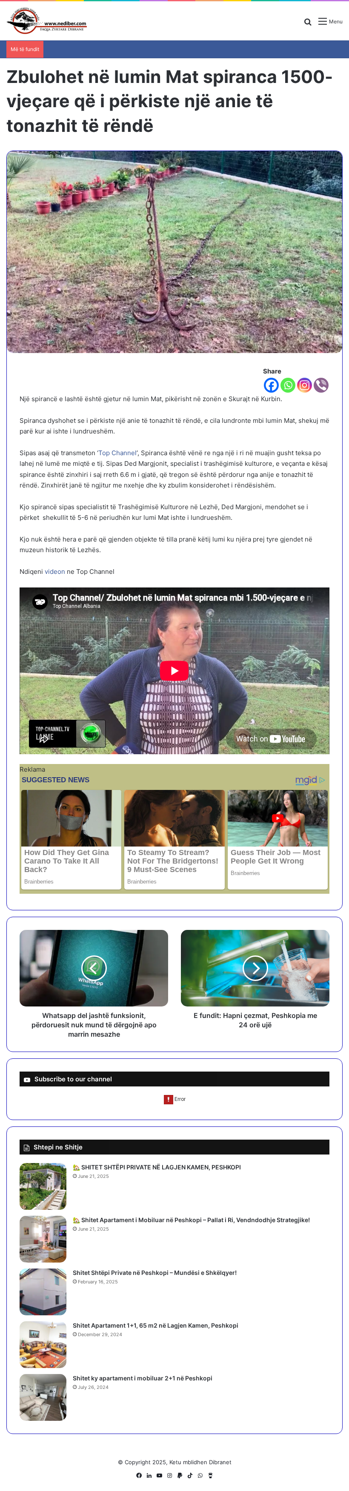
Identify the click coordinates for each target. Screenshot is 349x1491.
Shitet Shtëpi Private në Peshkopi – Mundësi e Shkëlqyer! (155, 1272)
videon (55, 571)
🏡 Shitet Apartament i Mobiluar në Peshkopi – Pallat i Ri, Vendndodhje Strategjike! (191, 1219)
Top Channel (117, 453)
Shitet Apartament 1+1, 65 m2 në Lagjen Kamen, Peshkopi (155, 1325)
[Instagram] (304, 385)
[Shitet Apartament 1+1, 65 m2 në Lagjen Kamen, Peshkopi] (43, 1344)
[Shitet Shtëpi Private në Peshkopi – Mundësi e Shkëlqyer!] (43, 1292)
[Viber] (321, 385)
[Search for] (307, 24)
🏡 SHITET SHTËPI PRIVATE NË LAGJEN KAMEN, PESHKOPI (157, 1167)
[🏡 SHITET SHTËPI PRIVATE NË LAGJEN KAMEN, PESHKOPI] (43, 1186)
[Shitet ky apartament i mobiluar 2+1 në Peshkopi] (43, 1397)
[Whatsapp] (287, 385)
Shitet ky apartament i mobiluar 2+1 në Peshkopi (142, 1378)
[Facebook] (271, 385)
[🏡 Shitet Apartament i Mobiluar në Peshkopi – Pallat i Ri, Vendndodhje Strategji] (43, 1239)
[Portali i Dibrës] (46, 20)
